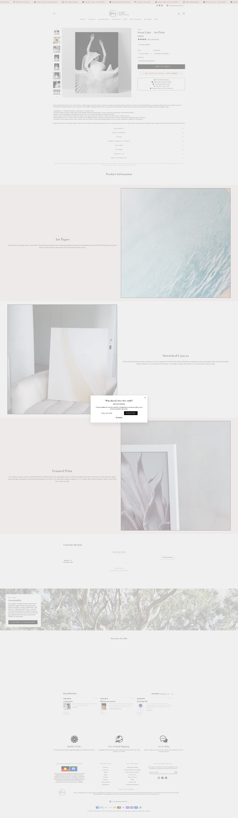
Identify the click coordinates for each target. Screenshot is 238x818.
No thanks (119, 417)
